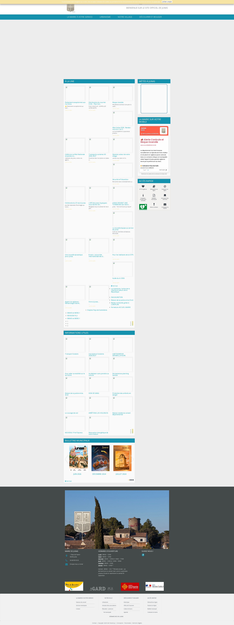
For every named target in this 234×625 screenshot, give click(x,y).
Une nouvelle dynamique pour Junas (74, 255)
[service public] (155, 586)
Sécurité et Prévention (120, 179)
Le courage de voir (71, 413)
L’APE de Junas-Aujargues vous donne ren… (98, 204)
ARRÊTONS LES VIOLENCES (98, 413)
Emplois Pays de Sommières (97, 310)
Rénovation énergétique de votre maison (98, 433)
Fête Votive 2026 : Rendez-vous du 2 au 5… (121, 128)
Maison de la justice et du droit (74, 394)
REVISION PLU (72, 316)
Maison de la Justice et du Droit (122, 300)
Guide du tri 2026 (118, 278)
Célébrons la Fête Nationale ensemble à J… (75, 155)
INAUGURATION (117, 297)
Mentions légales (137, 623)
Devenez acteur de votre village (121, 155)
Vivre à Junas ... (94, 302)
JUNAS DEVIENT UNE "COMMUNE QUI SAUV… (121, 204)
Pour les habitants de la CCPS (122, 255)
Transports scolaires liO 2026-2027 (97, 155)
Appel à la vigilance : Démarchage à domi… (72, 302)
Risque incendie (117, 102)
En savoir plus (156, 2)
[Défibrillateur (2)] (143, 205)
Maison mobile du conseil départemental (121, 414)
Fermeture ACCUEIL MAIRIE (121, 307)
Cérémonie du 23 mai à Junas (75, 203)
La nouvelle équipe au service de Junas (122, 229)
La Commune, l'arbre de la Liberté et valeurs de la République (120, 290)
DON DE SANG (94, 393)
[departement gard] (102, 589)
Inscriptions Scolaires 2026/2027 (96, 355)
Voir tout (115, 286)
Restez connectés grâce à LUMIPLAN (120, 303)
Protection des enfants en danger (121, 394)
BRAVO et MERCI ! (73, 313)
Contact (78, 609)
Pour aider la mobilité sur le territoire (75, 374)
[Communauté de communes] (74, 586)
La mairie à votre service (80, 17)
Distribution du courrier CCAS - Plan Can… (97, 103)
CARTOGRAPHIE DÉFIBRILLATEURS (119, 355)
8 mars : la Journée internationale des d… (96, 255)
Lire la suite (68, 110)
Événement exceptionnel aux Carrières (75, 103)
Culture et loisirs (128, 609)
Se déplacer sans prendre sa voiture (99, 374)
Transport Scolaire (71, 354)
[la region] (130, 587)
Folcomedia (127, 623)
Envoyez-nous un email (76, 564)
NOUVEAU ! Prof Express (74, 433)
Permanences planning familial (120, 374)
